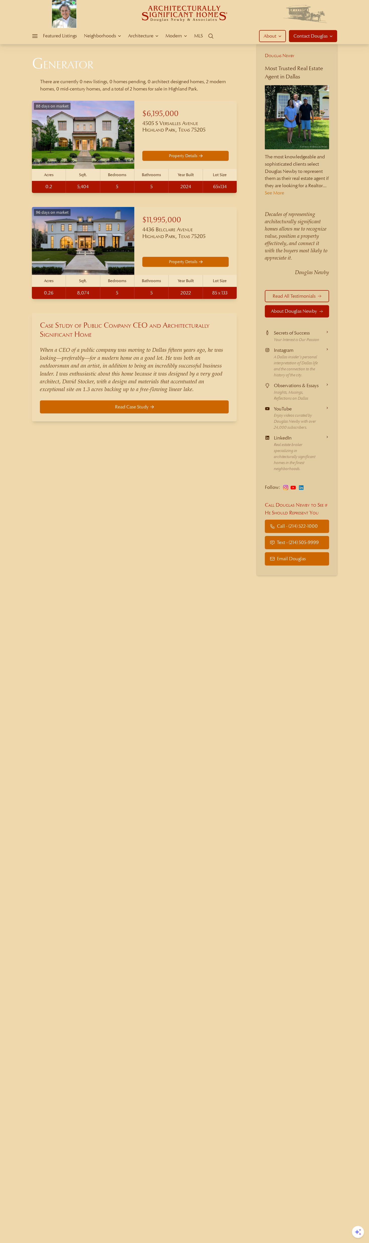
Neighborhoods (100, 36)
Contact (310, 36)
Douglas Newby (279, 55)
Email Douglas (291, 558)
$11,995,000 (161, 219)
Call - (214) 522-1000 (297, 526)
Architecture (140, 36)
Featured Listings (60, 36)
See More (274, 193)
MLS (198, 36)
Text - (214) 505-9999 (298, 542)
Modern (173, 36)
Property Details (183, 155)
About (270, 36)
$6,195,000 (160, 113)
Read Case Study (132, 407)
